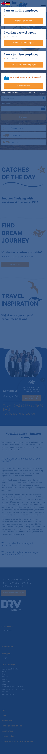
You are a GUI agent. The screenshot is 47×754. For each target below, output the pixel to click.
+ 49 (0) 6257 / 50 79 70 (26, 93)
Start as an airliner (23, 21)
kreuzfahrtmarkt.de (23, 86)
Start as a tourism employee (23, 65)
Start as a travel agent (23, 43)
